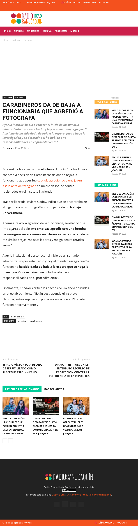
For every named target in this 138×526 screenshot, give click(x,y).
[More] (85, 156)
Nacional (20, 97)
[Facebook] (115, 8)
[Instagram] (121, 8)
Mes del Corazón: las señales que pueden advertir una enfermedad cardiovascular (14, 426)
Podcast (104, 2)
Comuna (47, 31)
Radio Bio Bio (17, 316)
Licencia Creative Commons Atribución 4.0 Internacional (81, 494)
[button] (131, 31)
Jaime (9, 148)
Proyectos (89, 2)
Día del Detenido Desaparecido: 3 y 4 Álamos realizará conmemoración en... (123, 140)
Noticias (19, 31)
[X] (127, 8)
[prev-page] (5, 440)
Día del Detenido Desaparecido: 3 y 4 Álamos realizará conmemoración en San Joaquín (45, 426)
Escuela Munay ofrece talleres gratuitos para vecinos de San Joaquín (73, 426)
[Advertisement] (69, 69)
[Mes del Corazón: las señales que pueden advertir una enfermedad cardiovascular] (16, 406)
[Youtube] (132, 8)
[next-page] (10, 440)
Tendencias (33, 31)
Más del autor (54, 389)
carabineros (36, 321)
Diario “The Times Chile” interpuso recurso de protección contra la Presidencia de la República (69, 370)
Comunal (8, 413)
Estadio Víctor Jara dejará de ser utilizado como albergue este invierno (22, 368)
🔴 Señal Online (70, 2)
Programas (61, 31)
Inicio (7, 31)
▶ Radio (75, 31)
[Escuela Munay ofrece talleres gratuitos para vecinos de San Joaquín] (76, 406)
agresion (22, 321)
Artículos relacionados (22, 389)
